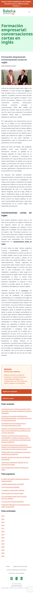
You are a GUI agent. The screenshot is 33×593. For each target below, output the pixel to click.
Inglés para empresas (20, 566)
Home (8, 566)
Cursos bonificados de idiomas (16, 570)
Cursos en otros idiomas (16, 573)
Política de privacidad (16, 588)
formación (24, 290)
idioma (27, 91)
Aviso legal (4, 588)
